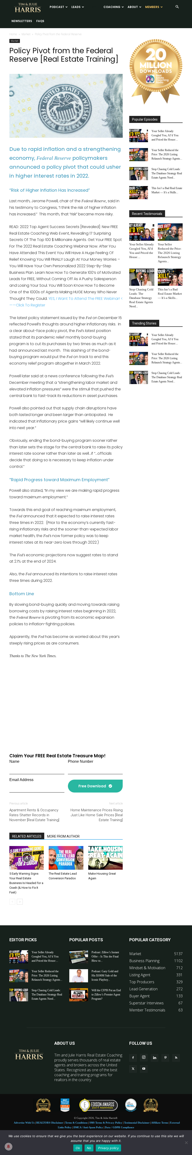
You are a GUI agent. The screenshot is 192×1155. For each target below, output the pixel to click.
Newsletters (21, 21)
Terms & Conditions (76, 1122)
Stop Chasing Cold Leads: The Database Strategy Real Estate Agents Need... (166, 173)
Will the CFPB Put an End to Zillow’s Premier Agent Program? (106, 994)
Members (152, 7)
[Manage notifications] (8, 1146)
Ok (78, 1148)
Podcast (57, 7)
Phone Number (80, 761)
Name (14, 761)
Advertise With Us (24, 1122)
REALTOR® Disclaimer (49, 1122)
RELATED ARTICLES (26, 836)
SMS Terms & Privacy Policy (105, 1122)
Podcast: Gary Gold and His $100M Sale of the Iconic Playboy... (105, 975)
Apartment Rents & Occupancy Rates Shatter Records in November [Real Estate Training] (34, 815)
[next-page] (20, 902)
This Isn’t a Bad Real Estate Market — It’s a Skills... (170, 294)
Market (26, 34)
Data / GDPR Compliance (119, 1127)
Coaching (111, 7)
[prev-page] (12, 902)
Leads (76, 7)
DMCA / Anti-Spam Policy (88, 1127)
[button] (177, 6)
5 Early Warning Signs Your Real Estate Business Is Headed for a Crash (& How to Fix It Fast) (26, 883)
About (133, 7)
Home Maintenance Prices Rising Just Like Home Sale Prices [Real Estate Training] (96, 815)
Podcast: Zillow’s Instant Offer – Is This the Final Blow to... (105, 956)
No (89, 1148)
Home (13, 34)
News (92, 7)
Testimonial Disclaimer (137, 1122)
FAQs (40, 21)
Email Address (21, 780)
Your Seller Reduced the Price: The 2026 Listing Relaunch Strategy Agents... (166, 154)
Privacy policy (108, 1148)
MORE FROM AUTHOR (63, 836)
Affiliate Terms (159, 1122)
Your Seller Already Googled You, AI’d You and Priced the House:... (164, 135)
